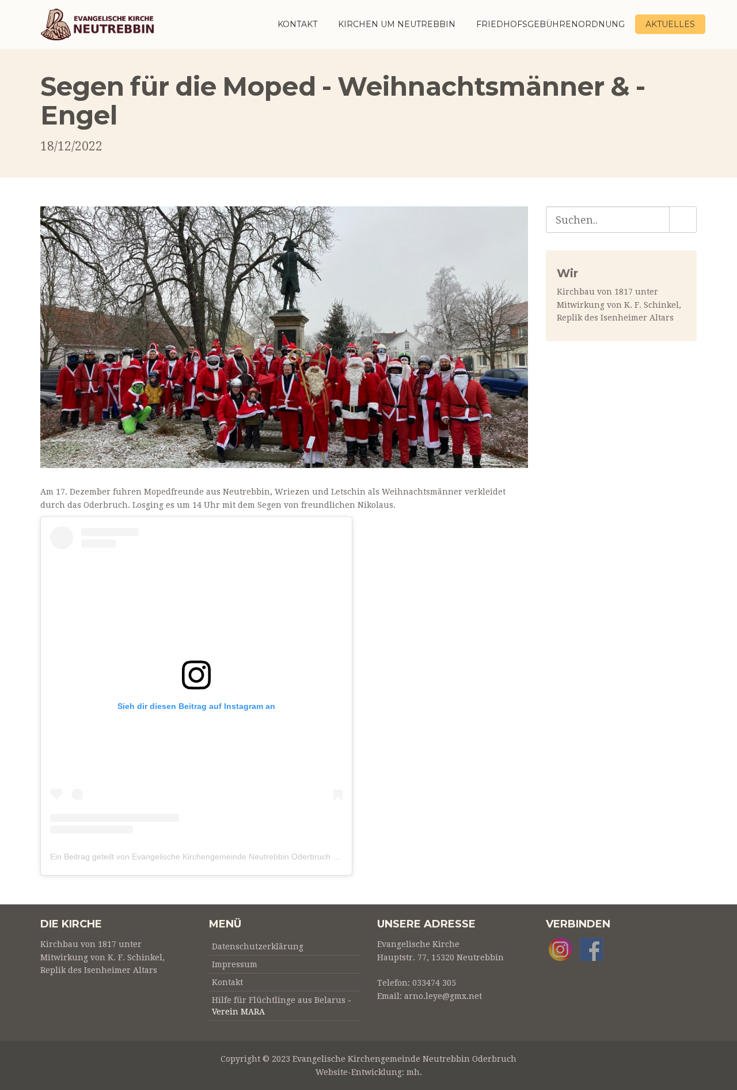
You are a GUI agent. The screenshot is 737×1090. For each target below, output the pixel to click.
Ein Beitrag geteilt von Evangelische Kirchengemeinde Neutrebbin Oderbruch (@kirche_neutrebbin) (231, 856)
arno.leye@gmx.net (443, 996)
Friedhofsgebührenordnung (550, 24)
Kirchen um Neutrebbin (396, 24)
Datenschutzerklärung (257, 946)
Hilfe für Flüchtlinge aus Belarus (278, 1000)
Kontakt (297, 24)
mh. (414, 1072)
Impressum (234, 964)
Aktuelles (670, 24)
